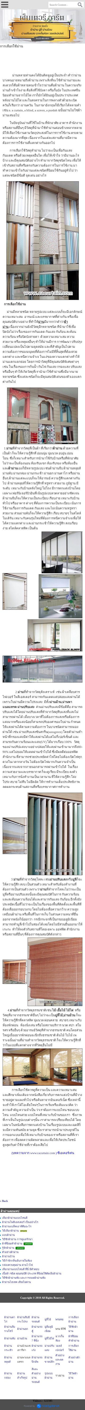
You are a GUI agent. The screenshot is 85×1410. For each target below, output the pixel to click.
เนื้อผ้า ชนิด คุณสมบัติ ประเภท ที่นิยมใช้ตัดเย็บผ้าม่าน (31, 1273)
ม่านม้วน (22, 1338)
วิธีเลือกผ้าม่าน (11, 1230)
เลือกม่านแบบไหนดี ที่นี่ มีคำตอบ (20, 1269)
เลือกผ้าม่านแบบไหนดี (14, 1217)
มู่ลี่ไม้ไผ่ (49, 1338)
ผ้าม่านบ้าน (8, 1256)
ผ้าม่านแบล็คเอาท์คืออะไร (16, 1226)
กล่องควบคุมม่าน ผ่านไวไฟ (17, 1264)
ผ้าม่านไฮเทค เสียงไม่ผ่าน (16, 1282)
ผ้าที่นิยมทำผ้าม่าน (12, 1243)
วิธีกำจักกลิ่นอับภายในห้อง (17, 1260)
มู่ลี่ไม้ (48, 1319)
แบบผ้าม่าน (8, 1234)
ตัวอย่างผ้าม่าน (10, 1252)
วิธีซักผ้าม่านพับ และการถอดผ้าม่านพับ (24, 1277)
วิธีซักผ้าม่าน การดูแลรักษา (17, 1239)
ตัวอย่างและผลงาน (59, 1359)
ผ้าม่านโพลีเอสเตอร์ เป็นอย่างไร (20, 1222)
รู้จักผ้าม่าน (8, 1247)
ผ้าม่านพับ (9, 1338)
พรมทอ (59, 1319)
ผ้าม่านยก (22, 1328)
